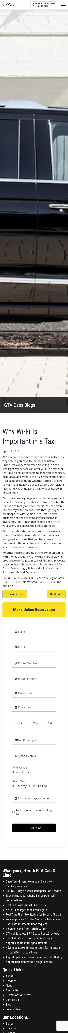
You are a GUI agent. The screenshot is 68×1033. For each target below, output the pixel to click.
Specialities (13, 990)
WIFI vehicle (19, 767)
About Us (11, 976)
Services (11, 981)
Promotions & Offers (18, 995)
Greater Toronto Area (45, 4)
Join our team (14, 1009)
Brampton (11, 1028)
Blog (8, 1004)
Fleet (9, 985)
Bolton (10, 1023)
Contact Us (12, 999)
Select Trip (19, 781)
